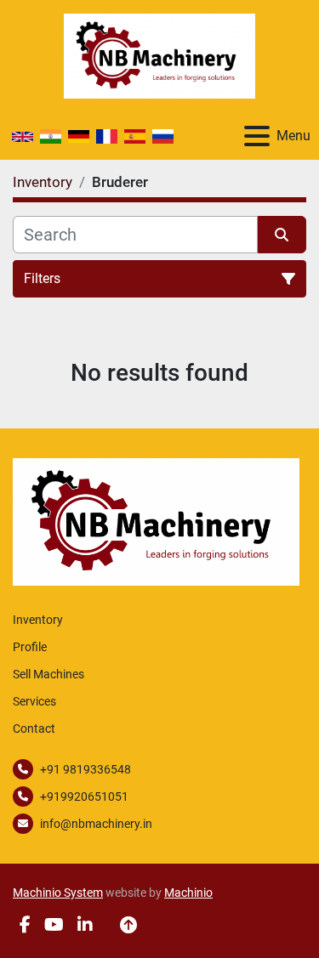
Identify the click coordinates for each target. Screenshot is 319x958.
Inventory (38, 619)
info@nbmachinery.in (96, 823)
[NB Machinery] (156, 521)
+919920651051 (84, 796)
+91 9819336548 (85, 769)
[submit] (282, 234)
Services (34, 701)
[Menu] (257, 136)
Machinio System (58, 892)
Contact (34, 728)
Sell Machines (48, 674)
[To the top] (128, 925)
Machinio (188, 892)
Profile (30, 647)
